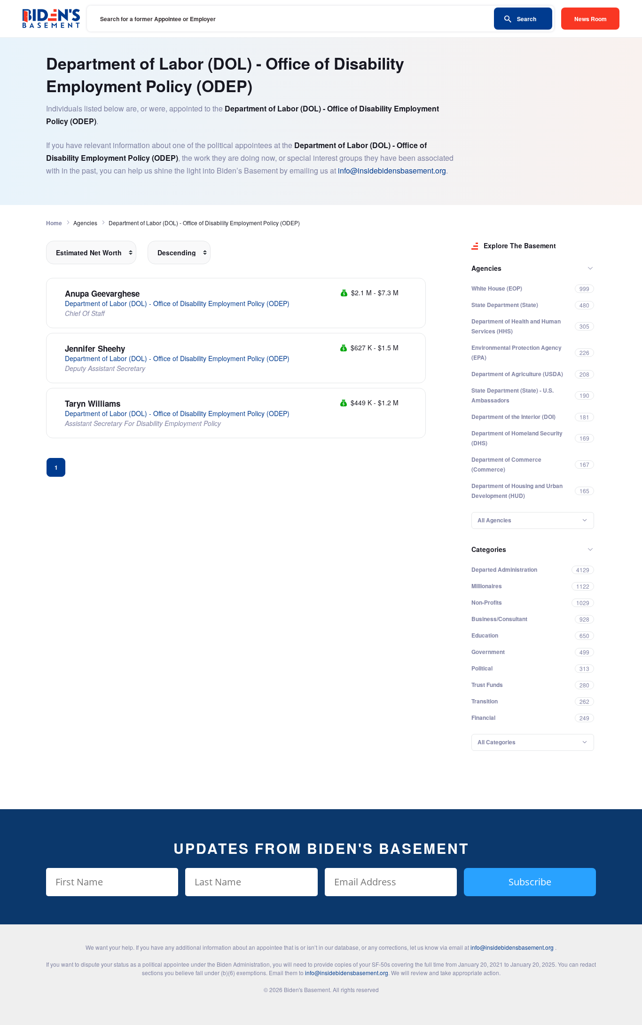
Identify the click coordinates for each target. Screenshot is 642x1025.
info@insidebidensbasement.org (392, 170)
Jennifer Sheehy (95, 348)
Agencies (486, 268)
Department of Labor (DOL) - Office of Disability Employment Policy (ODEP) (177, 303)
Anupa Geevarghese (102, 293)
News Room (590, 19)
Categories (488, 549)
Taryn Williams (92, 403)
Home (54, 223)
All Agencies (494, 520)
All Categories (497, 742)
